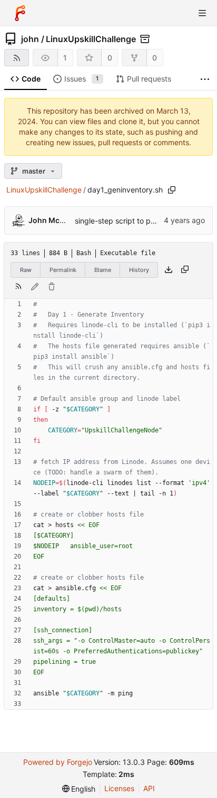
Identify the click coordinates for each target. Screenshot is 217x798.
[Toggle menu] (202, 13)
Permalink (63, 270)
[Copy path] (171, 190)
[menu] (79, 788)
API (149, 788)
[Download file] (168, 269)
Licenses (119, 788)
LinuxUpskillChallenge (91, 39)
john (30, 39)
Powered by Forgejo (57, 761)
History (139, 270)
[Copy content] (185, 269)
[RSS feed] (16, 57)
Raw (26, 270)
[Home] (20, 13)
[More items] (205, 79)
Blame (102, 270)
